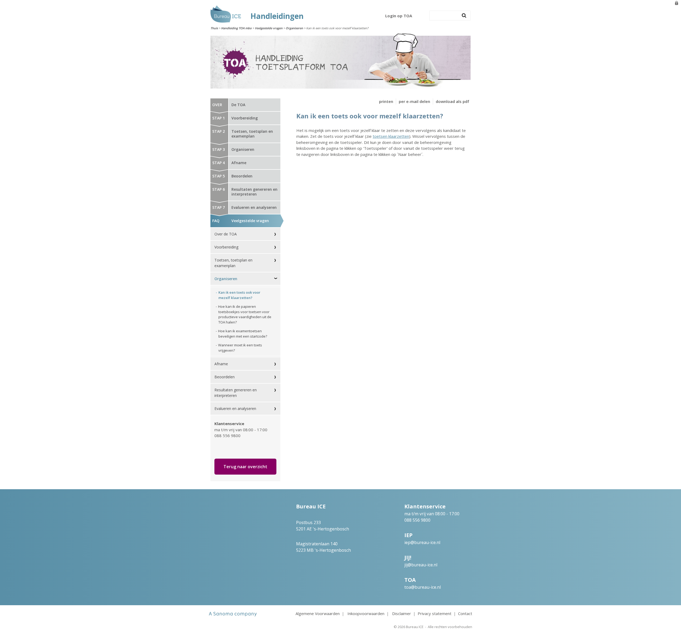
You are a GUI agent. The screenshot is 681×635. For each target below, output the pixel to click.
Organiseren (294, 28)
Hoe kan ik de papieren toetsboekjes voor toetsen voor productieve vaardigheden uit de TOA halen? (244, 314)
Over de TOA (225, 233)
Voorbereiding (226, 247)
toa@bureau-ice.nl (422, 587)
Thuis (214, 28)
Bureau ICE (414, 626)
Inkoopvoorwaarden (365, 613)
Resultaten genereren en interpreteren (235, 392)
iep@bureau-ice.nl (422, 542)
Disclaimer (401, 613)
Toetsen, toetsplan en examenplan (233, 263)
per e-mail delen (414, 101)
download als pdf (452, 101)
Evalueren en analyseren (235, 408)
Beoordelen (224, 376)
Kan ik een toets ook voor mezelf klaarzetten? (239, 295)
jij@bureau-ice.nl (420, 565)
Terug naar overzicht (245, 467)
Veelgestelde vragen (269, 28)
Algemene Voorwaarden (318, 613)
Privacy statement (434, 613)
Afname (221, 363)
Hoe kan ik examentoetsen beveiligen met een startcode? (242, 334)
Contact (465, 613)
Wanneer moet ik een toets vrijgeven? (240, 348)
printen (386, 101)
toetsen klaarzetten (391, 136)
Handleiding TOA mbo (236, 28)
